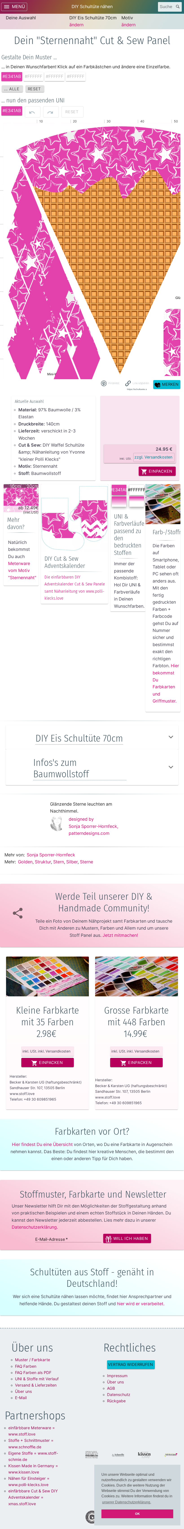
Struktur (43, 861)
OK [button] (137, 1514)
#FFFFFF (136, 489)
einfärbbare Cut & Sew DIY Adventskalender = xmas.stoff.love (33, 1497)
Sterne (86, 861)
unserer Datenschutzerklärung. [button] (126, 1502)
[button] (137, 383)
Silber (72, 861)
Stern (58, 861)
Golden (25, 861)
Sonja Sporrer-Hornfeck (51, 855)
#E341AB (119, 489)
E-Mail (21, 1397)
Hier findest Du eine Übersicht (42, 1144)
